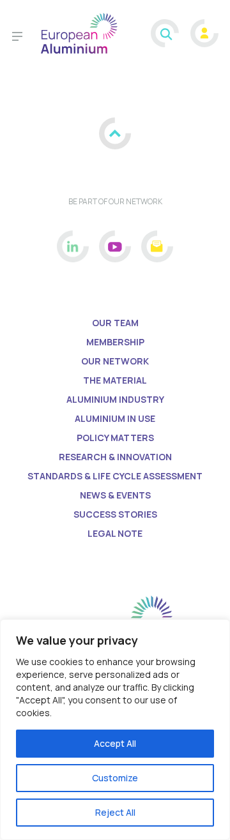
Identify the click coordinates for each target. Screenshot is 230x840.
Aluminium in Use (115, 418)
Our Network (115, 361)
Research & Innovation (115, 457)
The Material (115, 380)
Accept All (115, 743)
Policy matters (115, 437)
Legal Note (115, 533)
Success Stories (115, 514)
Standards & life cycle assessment (115, 476)
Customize (115, 778)
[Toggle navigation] (17, 38)
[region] (115, 729)
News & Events (115, 495)
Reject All (115, 812)
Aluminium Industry (115, 399)
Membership (115, 342)
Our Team (115, 323)
